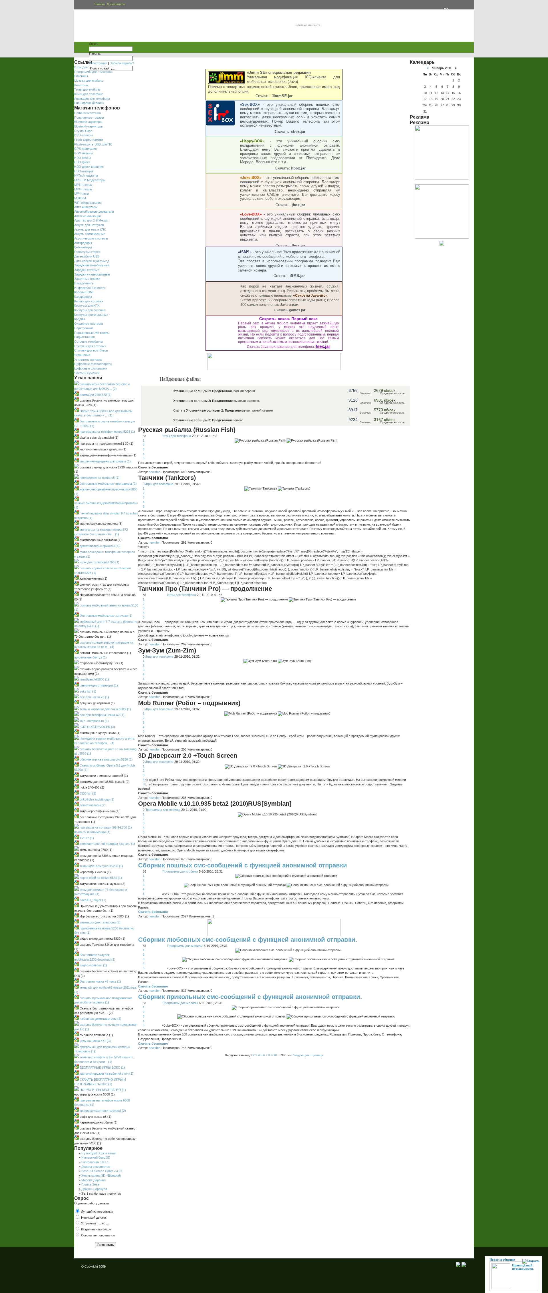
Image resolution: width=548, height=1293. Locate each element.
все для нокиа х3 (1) (94, 697)
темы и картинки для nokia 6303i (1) (105, 709)
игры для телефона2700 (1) (99, 562)
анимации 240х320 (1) (95, 394)
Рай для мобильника (105, 26)
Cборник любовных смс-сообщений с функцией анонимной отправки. (247, 939)
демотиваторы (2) (92, 805)
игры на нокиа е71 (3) (95, 1041)
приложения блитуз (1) (90, 657)
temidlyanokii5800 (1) (94, 679)
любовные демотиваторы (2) (100, 1018)
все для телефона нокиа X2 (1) (101, 715)
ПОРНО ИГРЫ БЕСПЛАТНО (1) (102, 1090)
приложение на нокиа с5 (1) (99, 477)
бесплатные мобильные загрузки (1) (105, 615)
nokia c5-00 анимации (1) (92, 832)
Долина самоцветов (95, 1166)
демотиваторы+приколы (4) (99, 546)
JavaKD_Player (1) (92, 900)
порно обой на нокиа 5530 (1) (100, 877)
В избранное (116, 4)
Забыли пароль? (122, 63)
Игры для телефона (176, 436)
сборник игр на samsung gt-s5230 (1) (106, 759)
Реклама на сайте (308, 25)
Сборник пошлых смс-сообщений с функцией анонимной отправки (242, 865)
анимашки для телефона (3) (99, 922)
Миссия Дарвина (93, 1180)
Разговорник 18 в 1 (95, 1162)
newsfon (154, 472)
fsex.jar (323, 346)
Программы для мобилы (162, 809)
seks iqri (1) (87, 691)
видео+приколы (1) (93, 965)
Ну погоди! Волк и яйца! (98, 1153)
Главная (99, 4)
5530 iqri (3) (87, 793)
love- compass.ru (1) (94, 721)
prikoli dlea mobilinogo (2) (96, 799)
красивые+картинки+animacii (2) (102, 1110)
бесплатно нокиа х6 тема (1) (100, 981)
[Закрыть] (530, 1261)
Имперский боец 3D (95, 1157)
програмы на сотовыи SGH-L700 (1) (105, 827)
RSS (448, 4)
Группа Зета (90, 1184)
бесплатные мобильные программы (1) (108, 483)
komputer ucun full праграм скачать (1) (107, 843)
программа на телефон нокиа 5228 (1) (107, 431)
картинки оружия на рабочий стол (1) (106, 1073)
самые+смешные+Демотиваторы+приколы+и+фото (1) (111, 505)
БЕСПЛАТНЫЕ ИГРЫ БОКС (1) (102, 1067)
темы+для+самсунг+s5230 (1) (101, 866)
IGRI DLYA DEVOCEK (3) (97, 727)
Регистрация (98, 63)
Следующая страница (307, 1055)
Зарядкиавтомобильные (91, 265)
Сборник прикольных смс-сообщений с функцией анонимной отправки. (250, 996)
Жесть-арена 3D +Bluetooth (101, 1175)
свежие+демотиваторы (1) (98, 685)
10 (275, 1055)
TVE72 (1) (86, 838)
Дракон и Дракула (94, 1189)
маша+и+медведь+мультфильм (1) (105, 461)
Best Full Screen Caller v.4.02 (101, 1171)
